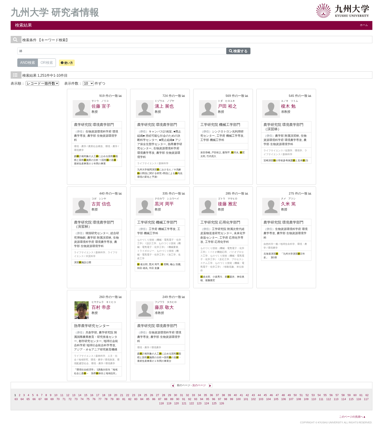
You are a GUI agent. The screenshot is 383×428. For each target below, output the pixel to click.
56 (331, 395)
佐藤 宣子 (101, 106)
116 (358, 399)
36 (211, 395)
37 (217, 395)
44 (259, 395)
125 (214, 403)
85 (147, 399)
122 (191, 403)
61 (361, 395)
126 (221, 403)
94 (201, 399)
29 (169, 395)
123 (199, 403)
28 (163, 395)
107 (291, 399)
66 (34, 399)
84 (141, 399)
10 (55, 395)
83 (135, 399)
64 (22, 399)
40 (235, 395)
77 (100, 399)
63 (16, 399)
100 (238, 399)
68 (46, 399)
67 (40, 399)
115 (351, 399)
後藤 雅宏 (227, 203)
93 (195, 399)
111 (321, 399)
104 (268, 399)
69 (52, 399)
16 (91, 395)
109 (306, 399)
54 (319, 395)
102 (253, 399)
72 (70, 399)
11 (61, 395)
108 (298, 399)
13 (73, 395)
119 (169, 403)
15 (85, 395)
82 (129, 399)
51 (301, 395)
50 (295, 395)
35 (205, 395)
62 (367, 395)
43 (253, 395)
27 (157, 395)
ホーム (364, 25)
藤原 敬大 (164, 307)
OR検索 (47, 62)
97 (219, 399)
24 (139, 395)
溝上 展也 (164, 106)
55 (325, 395)
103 (261, 399)
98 (225, 399)
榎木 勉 (288, 106)
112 (328, 399)
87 (159, 399)
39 (229, 395)
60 (355, 395)
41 (241, 395)
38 (223, 395)
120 (176, 403)
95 (207, 399)
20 (115, 395)
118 (161, 403)
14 (79, 395)
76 (94, 399)
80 (117, 399)
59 (349, 395)
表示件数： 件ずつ (84, 83)
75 (88, 399)
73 (76, 399)
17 (97, 395)
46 (271, 395)
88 (165, 399)
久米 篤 (288, 203)
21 (121, 395)
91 (183, 399)
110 (313, 399)
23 (133, 395)
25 (145, 395)
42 (247, 395)
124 (206, 403)
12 (67, 395)
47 (277, 395)
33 (193, 395)
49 (289, 395)
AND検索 (27, 62)
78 (105, 399)
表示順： (18, 83)
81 (123, 399)
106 (283, 399)
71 (64, 399)
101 (246, 399)
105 (276, 399)
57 (337, 395)
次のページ (199, 385)
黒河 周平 (164, 203)
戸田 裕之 (227, 106)
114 (343, 399)
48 (283, 395)
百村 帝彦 (101, 307)
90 (177, 399)
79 (111, 399)
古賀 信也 (101, 203)
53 (313, 395)
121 (184, 403)
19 (109, 395)
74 (82, 399)
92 (189, 399)
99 (231, 399)
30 (175, 395)
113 (336, 399)
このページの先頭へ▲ (352, 416)
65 (28, 399)
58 (343, 395)
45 (265, 395)
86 (153, 399)
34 (199, 395)
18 (103, 395)
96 (213, 399)
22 (127, 395)
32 (187, 395)
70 (58, 399)
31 (181, 395)
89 (171, 399)
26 (151, 395)
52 (307, 395)
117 (366, 399)
